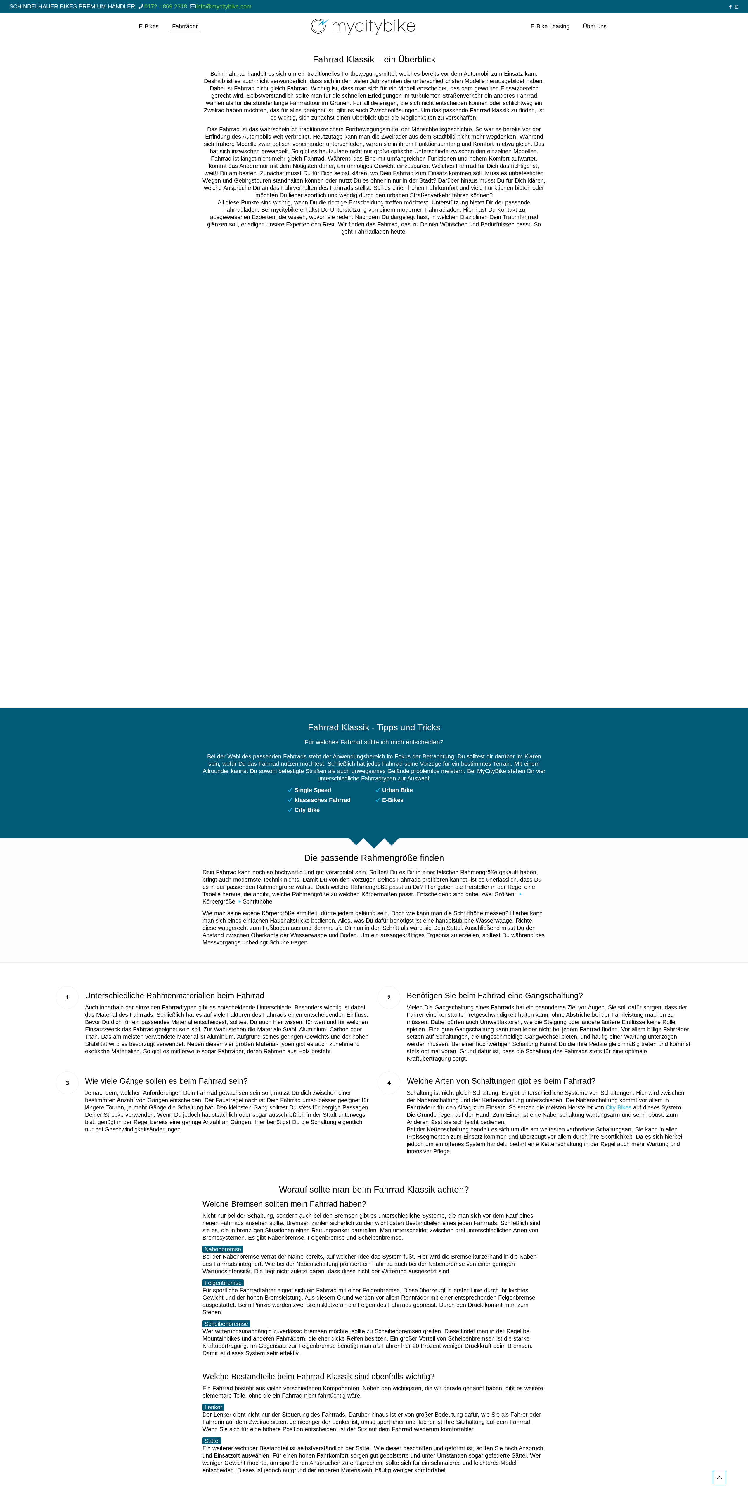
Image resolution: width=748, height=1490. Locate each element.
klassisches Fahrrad (323, 800)
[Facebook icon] (730, 6)
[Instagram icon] (736, 6)
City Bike (307, 810)
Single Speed (313, 790)
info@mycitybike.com (224, 6)
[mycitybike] (363, 26)
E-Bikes (393, 800)
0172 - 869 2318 (165, 6)
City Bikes (618, 1107)
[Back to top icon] (719, 1477)
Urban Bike (397, 790)
